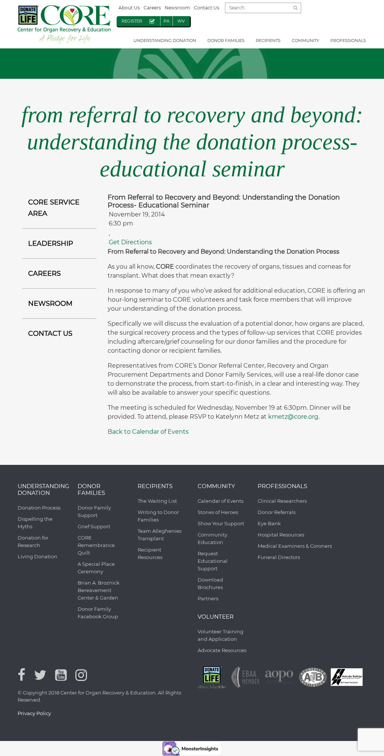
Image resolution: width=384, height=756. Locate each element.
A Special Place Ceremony (96, 567)
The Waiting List (157, 501)
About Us (129, 8)
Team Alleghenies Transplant (160, 534)
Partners (208, 598)
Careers (152, 8)
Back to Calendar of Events (148, 431)
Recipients (268, 40)
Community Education (212, 538)
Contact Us (206, 8)
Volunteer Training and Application (220, 635)
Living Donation (37, 556)
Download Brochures (210, 583)
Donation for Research (33, 541)
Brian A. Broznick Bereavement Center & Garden (99, 590)
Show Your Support (221, 523)
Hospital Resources (281, 535)
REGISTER (132, 21)
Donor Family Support (94, 511)
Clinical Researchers (282, 501)
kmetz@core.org (293, 416)
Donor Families (225, 40)
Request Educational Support (213, 560)
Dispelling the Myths (35, 522)
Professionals (348, 40)
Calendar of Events (220, 501)
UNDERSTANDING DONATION (165, 40)
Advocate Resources (222, 650)
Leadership (50, 243)
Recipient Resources (150, 553)
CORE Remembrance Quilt (96, 545)
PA (167, 21)
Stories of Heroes (218, 512)
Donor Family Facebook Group (98, 612)
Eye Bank (269, 523)
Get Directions (130, 242)
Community (305, 40)
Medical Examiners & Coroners (295, 546)
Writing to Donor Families (158, 516)
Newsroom (177, 8)
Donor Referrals (277, 512)
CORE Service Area (54, 208)
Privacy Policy (34, 713)
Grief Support (94, 526)
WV (181, 21)
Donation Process (39, 508)
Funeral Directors (279, 557)
